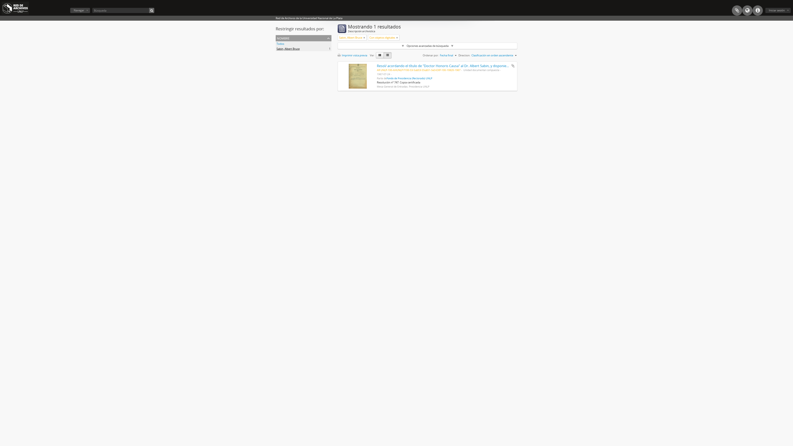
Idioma (747, 10)
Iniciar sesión (777, 10)
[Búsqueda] (151, 10)
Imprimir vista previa (354, 55)
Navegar (79, 10)
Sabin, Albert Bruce (288, 49)
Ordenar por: (431, 55)
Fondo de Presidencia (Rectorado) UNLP (409, 78)
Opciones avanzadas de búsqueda (427, 46)
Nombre (283, 38)
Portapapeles (737, 10)
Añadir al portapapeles (513, 66)
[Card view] (380, 55)
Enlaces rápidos (758, 10)
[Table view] (387, 55)
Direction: (464, 55)
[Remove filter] (364, 38)
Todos (280, 44)
